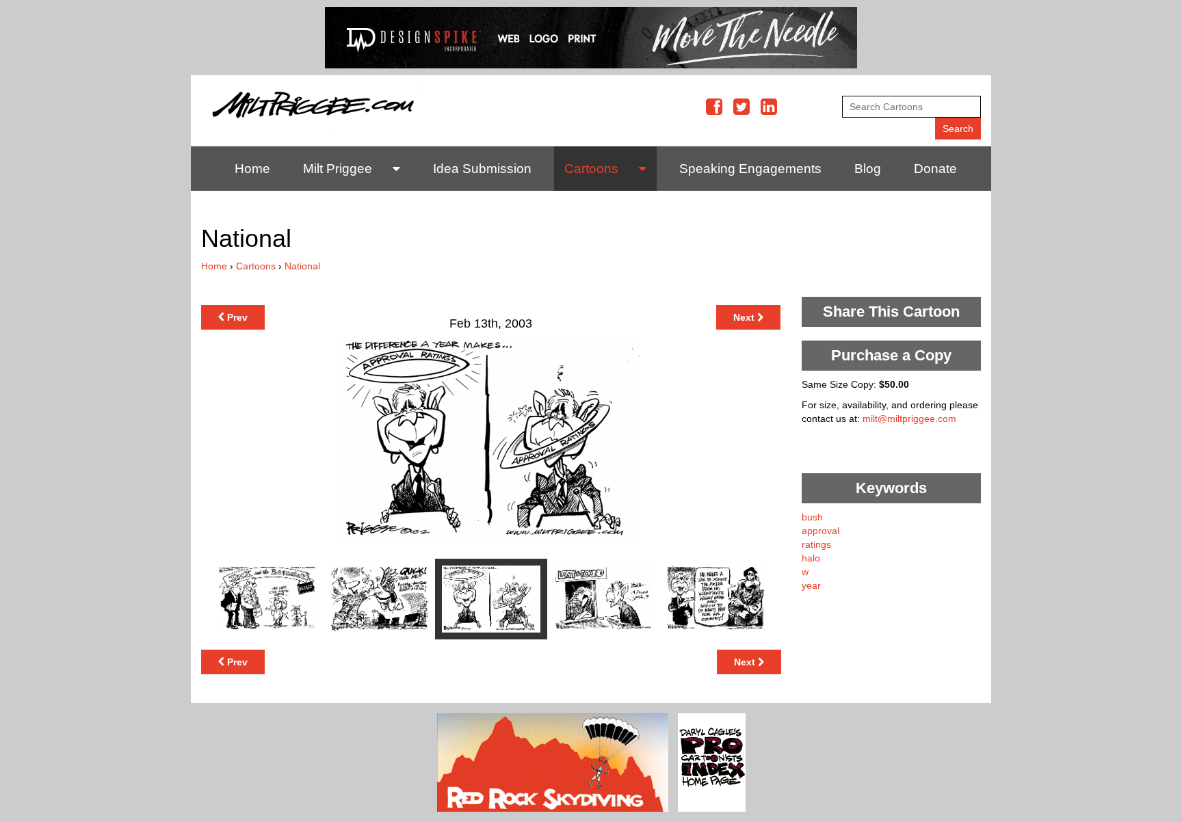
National (302, 266)
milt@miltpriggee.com (909, 418)
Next (745, 317)
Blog (867, 168)
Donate (935, 168)
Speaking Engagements (750, 168)
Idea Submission (482, 168)
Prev (236, 317)
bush (812, 517)
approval (820, 530)
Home (252, 168)
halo (811, 558)
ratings (816, 544)
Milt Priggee (337, 168)
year (811, 585)
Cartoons (591, 168)
